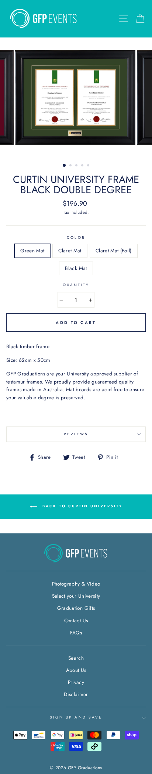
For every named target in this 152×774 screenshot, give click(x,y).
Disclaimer (76, 694)
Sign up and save (76, 717)
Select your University (76, 596)
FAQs (76, 632)
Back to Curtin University (81, 506)
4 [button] (83, 166)
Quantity (76, 285)
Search (76, 658)
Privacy (76, 682)
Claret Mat (69, 250)
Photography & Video (76, 583)
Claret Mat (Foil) (114, 250)
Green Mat (32, 250)
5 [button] (89, 166)
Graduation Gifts (76, 608)
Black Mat (76, 268)
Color (76, 237)
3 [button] (77, 166)
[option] (76, 97)
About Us (76, 670)
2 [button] (71, 166)
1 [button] (64, 166)
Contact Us (76, 620)
